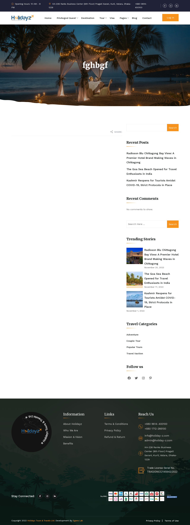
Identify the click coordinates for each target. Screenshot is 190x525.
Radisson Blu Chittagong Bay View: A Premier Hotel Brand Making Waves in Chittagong (151, 158)
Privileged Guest (66, 18)
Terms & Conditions (116, 423)
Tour (101, 18)
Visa (112, 18)
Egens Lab (78, 521)
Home (48, 18)
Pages (123, 18)
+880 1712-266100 (155, 428)
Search (173, 127)
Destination (87, 18)
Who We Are (70, 430)
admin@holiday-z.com (158, 440)
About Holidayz (72, 423)
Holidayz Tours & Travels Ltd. (41, 521)
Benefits (68, 443)
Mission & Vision (72, 436)
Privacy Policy (112, 430)
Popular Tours (134, 347)
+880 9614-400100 (156, 423)
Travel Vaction (134, 353)
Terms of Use (172, 521)
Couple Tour (133, 340)
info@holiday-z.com (157, 435)
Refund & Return (114, 436)
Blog (134, 18)
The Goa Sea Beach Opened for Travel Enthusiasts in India (157, 278)
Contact (147, 18)
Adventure (132, 334)
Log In (170, 17)
